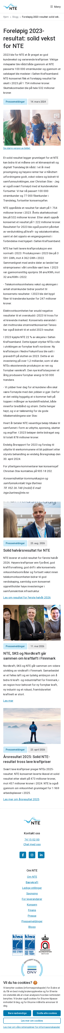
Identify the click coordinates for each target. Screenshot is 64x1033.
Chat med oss (32, 844)
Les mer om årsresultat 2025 (21, 799)
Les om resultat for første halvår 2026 (27, 597)
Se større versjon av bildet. (17, 148)
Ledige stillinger (32, 888)
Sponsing (32, 893)
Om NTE (32, 876)
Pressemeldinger (15, 101)
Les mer (8, 700)
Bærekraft (32, 882)
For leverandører (32, 899)
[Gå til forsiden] (10, 6)
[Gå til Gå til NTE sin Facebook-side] (23, 855)
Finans (32, 910)
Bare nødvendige (17, 1013)
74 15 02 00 (32, 839)
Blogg (32, 927)
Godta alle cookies (47, 1013)
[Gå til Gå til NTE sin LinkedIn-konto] (41, 855)
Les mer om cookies (32, 1020)
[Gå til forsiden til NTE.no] (32, 823)
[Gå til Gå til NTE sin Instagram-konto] (32, 855)
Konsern (32, 904)
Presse (32, 915)
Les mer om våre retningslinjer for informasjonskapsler (31, 1027)
